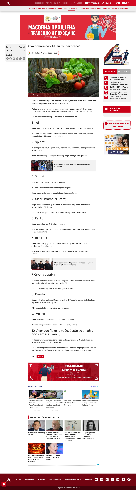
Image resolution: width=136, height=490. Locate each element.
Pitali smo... (124, 8)
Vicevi (99, 8)
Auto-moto (107, 8)
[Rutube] (117, 479)
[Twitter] (112, 479)
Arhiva (79, 3)
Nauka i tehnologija (49, 8)
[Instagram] (107, 479)
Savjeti (93, 8)
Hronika (57, 3)
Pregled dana (39, 3)
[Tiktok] (123, 479)
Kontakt (41, 480)
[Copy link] (7, 58)
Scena (38, 8)
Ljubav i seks (62, 8)
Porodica (115, 8)
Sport (73, 3)
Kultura (32, 8)
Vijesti (49, 3)
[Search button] (129, 3)
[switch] (118, 3)
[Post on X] (17, 58)
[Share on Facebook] (10, 58)
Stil (77, 8)
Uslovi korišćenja (73, 480)
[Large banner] (68, 27)
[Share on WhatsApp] (20, 58)
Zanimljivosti (84, 8)
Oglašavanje (55, 480)
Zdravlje (71, 8)
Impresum (29, 480)
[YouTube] (96, 479)
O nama (18, 480)
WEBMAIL (88, 480)
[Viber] (129, 479)
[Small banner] (116, 54)
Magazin (65, 3)
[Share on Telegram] (14, 58)
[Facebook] (101, 479)
